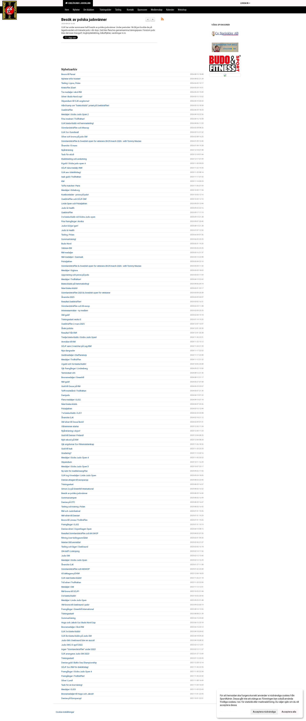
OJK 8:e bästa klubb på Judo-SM (76, 636)
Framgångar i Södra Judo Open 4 (76, 671)
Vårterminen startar (70, 426)
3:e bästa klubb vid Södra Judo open (78, 217)
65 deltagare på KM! (70, 573)
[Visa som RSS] (162, 19)
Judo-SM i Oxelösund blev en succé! (78, 640)
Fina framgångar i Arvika (72, 221)
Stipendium (66, 462)
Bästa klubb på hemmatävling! (75, 284)
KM (62, 181)
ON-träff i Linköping (70, 551)
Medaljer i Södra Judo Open (74, 560)
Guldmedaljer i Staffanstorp (74, 355)
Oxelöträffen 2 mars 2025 (72, 324)
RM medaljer (67, 252)
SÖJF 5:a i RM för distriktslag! (74, 667)
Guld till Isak (67, 449)
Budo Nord (66, 243)
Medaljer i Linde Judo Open (74, 600)
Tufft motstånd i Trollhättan (73, 391)
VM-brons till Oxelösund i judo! (75, 605)
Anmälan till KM (68, 342)
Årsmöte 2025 (67, 297)
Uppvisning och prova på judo (75, 275)
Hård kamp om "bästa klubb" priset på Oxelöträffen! (85, 105)
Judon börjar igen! (69, 226)
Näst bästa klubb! (69, 288)
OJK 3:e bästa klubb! (70, 631)
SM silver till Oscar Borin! (72, 422)
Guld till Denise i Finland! (72, 435)
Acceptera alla (289, 711)
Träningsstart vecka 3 (71, 319)
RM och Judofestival (70, 511)
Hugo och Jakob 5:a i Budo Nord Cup (78, 622)
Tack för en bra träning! (71, 685)
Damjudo (65, 395)
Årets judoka (67, 328)
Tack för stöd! (67, 154)
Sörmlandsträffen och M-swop (75, 306)
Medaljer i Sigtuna (69, 270)
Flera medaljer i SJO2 (71, 399)
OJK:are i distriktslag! (71, 172)
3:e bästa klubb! (68, 596)
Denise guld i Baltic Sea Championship (79, 662)
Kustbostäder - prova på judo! (75, 194)
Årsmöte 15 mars (69, 145)
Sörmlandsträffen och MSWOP (75, 569)
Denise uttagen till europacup (74, 480)
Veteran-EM (66, 248)
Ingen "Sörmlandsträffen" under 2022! (78, 649)
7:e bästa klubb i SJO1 (71, 413)
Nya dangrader (68, 350)
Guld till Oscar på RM (70, 386)
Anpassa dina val (228, 711)
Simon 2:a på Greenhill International (77, 489)
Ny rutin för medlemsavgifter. (74, 471)
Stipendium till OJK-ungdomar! (75, 101)
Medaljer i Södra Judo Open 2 (75, 114)
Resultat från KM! (69, 333)
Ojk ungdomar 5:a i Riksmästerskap (77, 444)
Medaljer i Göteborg (70, 190)
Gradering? (66, 453)
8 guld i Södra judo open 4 (73, 163)
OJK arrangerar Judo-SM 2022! (75, 654)
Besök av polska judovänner (84, 20)
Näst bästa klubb (69, 404)
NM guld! (65, 382)
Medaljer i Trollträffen (71, 359)
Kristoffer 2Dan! (68, 87)
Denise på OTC (68, 502)
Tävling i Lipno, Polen (70, 83)
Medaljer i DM (67, 587)
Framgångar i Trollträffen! (73, 676)
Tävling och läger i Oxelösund (74, 547)
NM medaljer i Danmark (72, 257)
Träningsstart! (67, 613)
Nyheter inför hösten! (70, 79)
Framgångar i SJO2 (70, 524)
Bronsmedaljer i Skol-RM (72, 627)
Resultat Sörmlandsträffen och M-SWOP (79, 533)
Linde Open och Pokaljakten (74, 203)
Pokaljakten (66, 261)
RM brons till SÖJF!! (70, 591)
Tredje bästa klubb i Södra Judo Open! (79, 337)
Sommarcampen (69, 498)
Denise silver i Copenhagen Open (76, 529)
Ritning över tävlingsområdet (74, 538)
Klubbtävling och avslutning (74, 159)
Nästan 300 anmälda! (71, 542)
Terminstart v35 (68, 373)
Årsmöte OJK (67, 417)
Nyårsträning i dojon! (70, 431)
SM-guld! (65, 315)
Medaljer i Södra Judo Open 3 (75, 466)
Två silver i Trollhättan (71, 582)
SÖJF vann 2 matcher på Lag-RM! (76, 346)
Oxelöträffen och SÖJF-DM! (74, 199)
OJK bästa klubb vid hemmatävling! (77, 123)
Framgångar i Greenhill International (77, 609)
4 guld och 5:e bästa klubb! (73, 364)
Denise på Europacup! (71, 698)
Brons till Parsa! (68, 74)
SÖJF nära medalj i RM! (71, 168)
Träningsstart (67, 484)
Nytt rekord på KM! (69, 440)
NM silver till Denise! (70, 515)
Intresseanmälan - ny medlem (74, 310)
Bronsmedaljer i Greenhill (72, 377)
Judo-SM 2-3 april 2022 (72, 645)
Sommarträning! (68, 239)
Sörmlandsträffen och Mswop (75, 128)
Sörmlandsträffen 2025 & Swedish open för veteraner (85, 292)
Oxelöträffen (67, 110)
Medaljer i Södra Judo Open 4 (75, 457)
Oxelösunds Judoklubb (79, 3)
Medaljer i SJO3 (68, 689)
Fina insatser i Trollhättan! (73, 119)
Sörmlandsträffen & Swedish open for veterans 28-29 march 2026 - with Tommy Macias (101, 141)
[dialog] (260, 703)
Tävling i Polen (67, 235)
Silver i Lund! (67, 680)
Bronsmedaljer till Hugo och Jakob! (77, 694)
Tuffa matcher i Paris (70, 186)
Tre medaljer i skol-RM (71, 92)
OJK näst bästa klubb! (71, 578)
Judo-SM (65, 555)
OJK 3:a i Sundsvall (70, 132)
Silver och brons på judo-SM (74, 136)
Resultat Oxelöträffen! (71, 301)
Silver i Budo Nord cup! (71, 96)
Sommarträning (68, 618)
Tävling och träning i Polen (73, 506)
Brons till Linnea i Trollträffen (74, 520)
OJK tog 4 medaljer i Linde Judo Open (78, 475)
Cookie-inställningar (65, 712)
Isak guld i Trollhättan (71, 177)
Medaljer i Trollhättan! (71, 279)
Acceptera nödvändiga (264, 711)
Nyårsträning (67, 150)
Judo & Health (67, 208)
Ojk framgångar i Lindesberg (74, 368)
